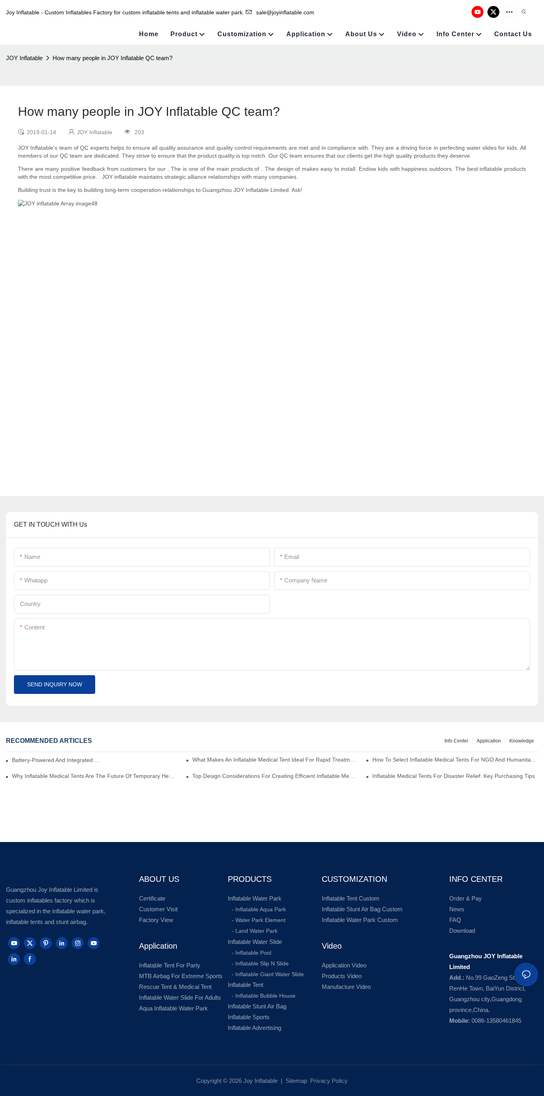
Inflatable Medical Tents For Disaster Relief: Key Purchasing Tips (453, 776)
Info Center (456, 741)
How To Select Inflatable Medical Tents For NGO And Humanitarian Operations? (455, 759)
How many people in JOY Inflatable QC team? (112, 58)
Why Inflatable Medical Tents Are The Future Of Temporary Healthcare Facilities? (95, 776)
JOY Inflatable (24, 58)
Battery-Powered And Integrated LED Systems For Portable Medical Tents (57, 760)
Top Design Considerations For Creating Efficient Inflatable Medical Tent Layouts (275, 776)
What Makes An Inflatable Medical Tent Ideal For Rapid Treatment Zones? (275, 759)
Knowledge (521, 741)
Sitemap (295, 1080)
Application (489, 741)
